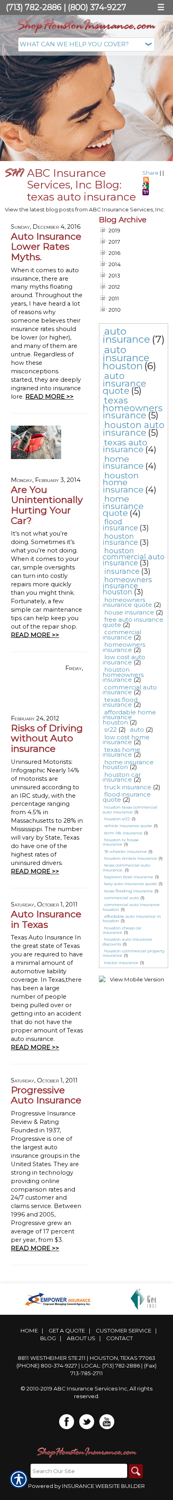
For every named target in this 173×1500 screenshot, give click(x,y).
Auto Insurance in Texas (46, 919)
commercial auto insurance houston (131, 907)
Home (29, 1330)
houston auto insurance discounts (127, 941)
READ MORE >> (49, 396)
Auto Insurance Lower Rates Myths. (46, 246)
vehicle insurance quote (128, 825)
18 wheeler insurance (125, 851)
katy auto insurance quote (130, 883)
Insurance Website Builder (103, 1486)
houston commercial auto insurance (134, 556)
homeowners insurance (124, 647)
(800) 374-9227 (97, 7)
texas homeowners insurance (133, 408)
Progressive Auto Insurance (46, 1095)
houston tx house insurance (121, 842)
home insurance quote (123, 506)
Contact (119, 1338)
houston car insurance (122, 777)
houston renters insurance (130, 858)
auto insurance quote (124, 383)
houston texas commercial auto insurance (130, 809)
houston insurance (120, 539)
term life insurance (123, 833)
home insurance (123, 462)
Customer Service (123, 1330)
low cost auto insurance (124, 659)
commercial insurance (122, 634)
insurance (122, 571)
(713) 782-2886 (34, 7)
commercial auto (121, 897)
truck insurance (127, 787)
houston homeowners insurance (123, 674)
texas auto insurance (125, 446)
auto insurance (126, 335)
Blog (48, 1338)
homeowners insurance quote (127, 602)
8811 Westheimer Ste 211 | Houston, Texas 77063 (86, 1358)
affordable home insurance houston (129, 717)
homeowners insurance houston (127, 585)
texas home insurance (121, 752)
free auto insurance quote (133, 622)
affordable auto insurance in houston (132, 918)
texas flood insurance (120, 702)
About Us (81, 1338)
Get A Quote (67, 1330)
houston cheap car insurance (122, 930)
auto (137, 729)
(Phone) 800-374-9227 (46, 1365)
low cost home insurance (126, 739)
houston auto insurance (134, 429)
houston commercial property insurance (134, 953)
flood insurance (120, 524)
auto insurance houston (126, 358)
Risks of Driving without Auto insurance (47, 738)
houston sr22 (117, 818)
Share (150, 173)
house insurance (129, 612)
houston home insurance (123, 482)
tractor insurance (121, 962)
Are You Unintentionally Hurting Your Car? (47, 505)
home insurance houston (128, 764)
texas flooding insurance (128, 891)
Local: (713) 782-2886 (110, 1365)
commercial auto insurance (130, 689)
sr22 (110, 729)
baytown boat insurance (128, 876)
